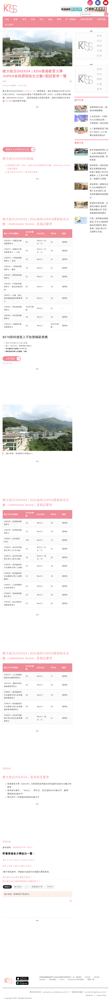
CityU (23, 860)
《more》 (62, 979)
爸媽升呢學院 (86, 19)
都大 (23, 866)
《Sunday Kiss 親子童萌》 (76, 979)
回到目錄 (7, 768)
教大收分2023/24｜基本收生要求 (22, 172)
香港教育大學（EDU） (23, 847)
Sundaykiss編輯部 (9, 85)
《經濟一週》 (90, 979)
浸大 (5, 866)
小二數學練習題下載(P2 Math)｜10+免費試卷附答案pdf (99, 132)
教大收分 (18, 887)
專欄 (59, 19)
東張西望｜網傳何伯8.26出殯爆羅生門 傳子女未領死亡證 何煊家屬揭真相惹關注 (99, 191)
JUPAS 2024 (31, 91)
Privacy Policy (101, 995)
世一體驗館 (71, 19)
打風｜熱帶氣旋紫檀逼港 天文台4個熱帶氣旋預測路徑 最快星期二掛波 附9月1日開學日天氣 (99, 225)
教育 (24, 19)
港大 (5, 860)
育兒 (42, 19)
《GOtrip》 (87, 977)
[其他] (70, 82)
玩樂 (33, 19)
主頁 (7, 19)
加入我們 (9, 25)
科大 (17, 860)
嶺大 (11, 866)
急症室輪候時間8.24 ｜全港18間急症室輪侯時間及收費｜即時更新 (99, 155)
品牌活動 (101, 19)
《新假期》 (78, 977)
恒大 (29, 866)
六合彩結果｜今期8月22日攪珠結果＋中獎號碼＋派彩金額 (99, 119)
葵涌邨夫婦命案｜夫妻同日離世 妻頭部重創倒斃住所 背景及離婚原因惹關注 (99, 208)
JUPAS (50, 887)
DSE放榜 (9, 101)
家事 (16, 19)
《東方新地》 (52, 979)
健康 (50, 19)
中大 (11, 860)
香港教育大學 (37, 887)
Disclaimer (89, 995)
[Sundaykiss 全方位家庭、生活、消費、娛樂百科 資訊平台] (18, 8)
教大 (17, 866)
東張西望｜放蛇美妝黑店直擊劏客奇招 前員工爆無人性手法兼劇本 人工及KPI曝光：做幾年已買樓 (99, 172)
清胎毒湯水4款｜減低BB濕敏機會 (98, 109)
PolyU (31, 860)
